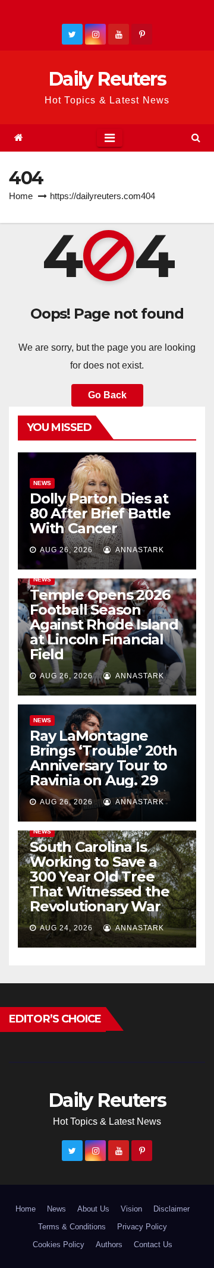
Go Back (107, 395)
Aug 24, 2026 (66, 928)
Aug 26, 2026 (66, 550)
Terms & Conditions (72, 1226)
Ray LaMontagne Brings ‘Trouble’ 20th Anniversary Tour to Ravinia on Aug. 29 (103, 758)
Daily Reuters (107, 78)
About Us (93, 1208)
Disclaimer (171, 1208)
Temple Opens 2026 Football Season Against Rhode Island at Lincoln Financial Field (104, 624)
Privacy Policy (142, 1226)
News (42, 483)
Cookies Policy (58, 1244)
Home (21, 196)
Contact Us (153, 1244)
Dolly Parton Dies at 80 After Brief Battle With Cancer (100, 513)
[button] (195, 138)
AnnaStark (139, 550)
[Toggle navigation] (109, 138)
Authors (109, 1244)
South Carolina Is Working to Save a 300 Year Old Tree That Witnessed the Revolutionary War (99, 876)
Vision (131, 1208)
